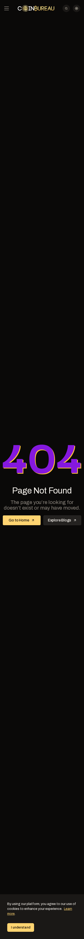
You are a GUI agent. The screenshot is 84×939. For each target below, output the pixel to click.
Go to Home (19, 520)
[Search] (66, 8)
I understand (20, 927)
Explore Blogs (59, 520)
